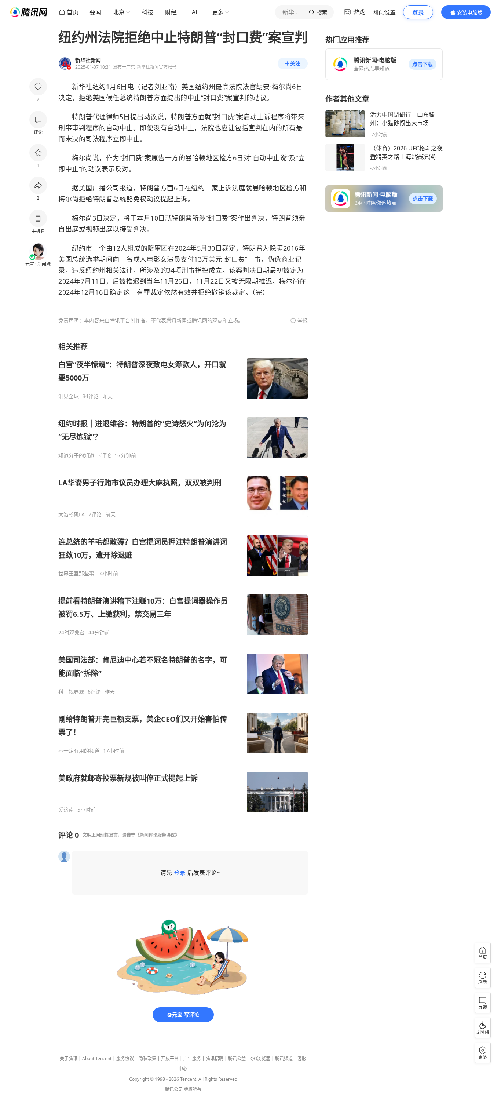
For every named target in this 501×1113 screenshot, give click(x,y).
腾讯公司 (174, 1089)
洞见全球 (68, 396)
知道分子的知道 (76, 455)
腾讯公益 (237, 1058)
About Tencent (96, 1058)
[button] (422, 64)
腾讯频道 (284, 1058)
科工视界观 (71, 691)
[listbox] (183, 577)
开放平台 (170, 1058)
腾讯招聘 (214, 1058)
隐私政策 (147, 1058)
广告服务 (192, 1058)
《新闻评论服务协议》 (157, 835)
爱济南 (66, 809)
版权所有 (192, 1089)
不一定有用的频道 (78, 750)
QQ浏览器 (260, 1058)
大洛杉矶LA (71, 514)
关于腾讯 (68, 1058)
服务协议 (125, 1058)
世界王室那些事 (76, 573)
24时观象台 (71, 632)
